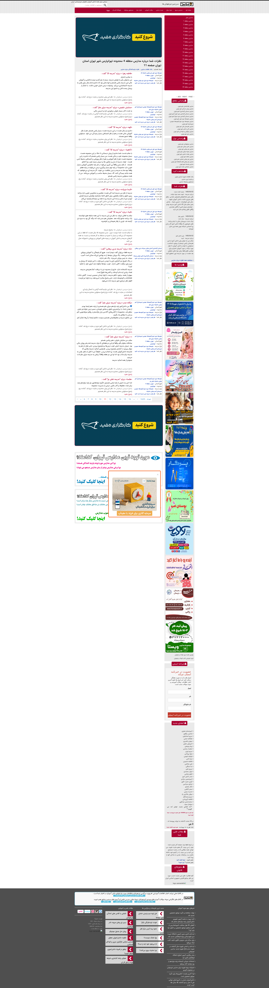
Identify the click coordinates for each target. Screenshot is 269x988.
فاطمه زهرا (126, 73)
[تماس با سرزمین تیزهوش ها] (80, 911)
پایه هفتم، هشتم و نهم (122, 902)
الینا (129, 212)
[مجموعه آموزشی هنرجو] (179, 604)
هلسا (129, 379)
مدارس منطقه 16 (188, 73)
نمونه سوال (169, 10)
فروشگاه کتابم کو (117, 10)
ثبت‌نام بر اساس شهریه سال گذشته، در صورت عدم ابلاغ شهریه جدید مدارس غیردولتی (181, 949)
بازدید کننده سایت (179, 192)
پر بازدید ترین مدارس (187, 179)
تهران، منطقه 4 (149, 75)
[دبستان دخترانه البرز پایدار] (179, 343)
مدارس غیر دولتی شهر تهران (185, 149)
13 (115, 399)
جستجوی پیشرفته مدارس (186, 182)
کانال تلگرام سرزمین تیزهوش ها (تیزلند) (129, 896)
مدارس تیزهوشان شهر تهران (185, 144)
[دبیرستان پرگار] (179, 474)
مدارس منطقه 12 (188, 59)
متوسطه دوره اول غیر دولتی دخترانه (143, 81)
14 (120, 399)
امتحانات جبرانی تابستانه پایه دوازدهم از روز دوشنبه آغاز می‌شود (181, 962)
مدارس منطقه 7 (188, 42)
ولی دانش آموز (180, 236)
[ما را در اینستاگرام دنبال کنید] (96, 911)
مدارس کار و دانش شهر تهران (185, 129)
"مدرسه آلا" (111, 73)
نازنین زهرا (181, 216)
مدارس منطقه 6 (188, 38)
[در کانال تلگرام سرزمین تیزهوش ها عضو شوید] (100, 911)
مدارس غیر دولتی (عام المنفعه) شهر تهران (182, 162)
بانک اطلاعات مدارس (146, 69)
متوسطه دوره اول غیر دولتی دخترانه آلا (151, 73)
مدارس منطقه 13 (188, 63)
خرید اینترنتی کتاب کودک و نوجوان (183, 658)
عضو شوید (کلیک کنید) (172, 827)
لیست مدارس (159, 10)
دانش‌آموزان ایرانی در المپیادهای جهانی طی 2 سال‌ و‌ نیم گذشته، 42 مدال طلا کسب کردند (181, 982)
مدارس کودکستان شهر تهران (185, 106)
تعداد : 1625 (145, 399)
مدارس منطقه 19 (188, 83)
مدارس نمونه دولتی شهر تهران (185, 152)
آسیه (182, 238)
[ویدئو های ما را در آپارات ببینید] (92, 911)
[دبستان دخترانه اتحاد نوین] (179, 571)
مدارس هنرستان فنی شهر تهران (184, 127)
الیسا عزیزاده (126, 189)
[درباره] (87, 911)
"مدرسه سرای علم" (105, 107)
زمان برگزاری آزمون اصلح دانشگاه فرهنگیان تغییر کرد (183, 956)
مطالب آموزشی (149, 10)
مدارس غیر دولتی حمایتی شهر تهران (183, 159)
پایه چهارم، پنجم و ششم (144, 902)
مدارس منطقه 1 (188, 21)
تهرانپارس (152, 78)
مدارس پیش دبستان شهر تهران (184, 109)
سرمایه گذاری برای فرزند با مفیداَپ (134, 513)
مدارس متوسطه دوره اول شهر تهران (183, 119)
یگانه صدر (127, 302)
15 (125, 399)
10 (100, 399)
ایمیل (189, 688)
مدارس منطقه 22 (188, 87)
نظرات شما (139, 10)
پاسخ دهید (128, 102)
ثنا (130, 249)
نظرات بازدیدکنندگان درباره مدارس (130, 69)
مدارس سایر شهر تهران (187, 134)
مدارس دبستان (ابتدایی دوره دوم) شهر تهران (181, 116)
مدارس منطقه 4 (188, 31)
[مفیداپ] (119, 37)
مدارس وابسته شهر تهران (186, 164)
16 (130, 399)
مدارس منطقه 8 (188, 45)
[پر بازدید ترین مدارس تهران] (119, 469)
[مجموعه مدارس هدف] (179, 408)
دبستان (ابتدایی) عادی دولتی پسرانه (143, 256)
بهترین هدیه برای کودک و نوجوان (184, 655)
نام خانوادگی (187, 704)
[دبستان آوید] (179, 539)
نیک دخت (181, 219)
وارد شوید (181, 863)
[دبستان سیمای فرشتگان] (179, 376)
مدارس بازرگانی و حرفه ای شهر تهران (183, 132)
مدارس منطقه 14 (188, 66)
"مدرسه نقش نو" (113, 379)
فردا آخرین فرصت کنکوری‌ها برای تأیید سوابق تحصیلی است (181, 975)
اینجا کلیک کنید (181, 860)
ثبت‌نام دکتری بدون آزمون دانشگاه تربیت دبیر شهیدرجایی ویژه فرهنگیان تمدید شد (180, 935)
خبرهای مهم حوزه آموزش (186, 908)
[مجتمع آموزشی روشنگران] (179, 441)
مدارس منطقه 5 (188, 35)
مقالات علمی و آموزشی (125, 908)
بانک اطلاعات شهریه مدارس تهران (184, 177)
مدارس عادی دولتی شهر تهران (185, 147)
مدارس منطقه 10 (188, 52)
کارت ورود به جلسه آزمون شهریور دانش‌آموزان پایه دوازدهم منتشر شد (182, 920)
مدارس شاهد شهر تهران (186, 157)
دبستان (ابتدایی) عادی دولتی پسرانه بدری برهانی (148, 248)
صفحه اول (188, 10)
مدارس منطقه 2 (188, 24)
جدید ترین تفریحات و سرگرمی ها (153, 908)
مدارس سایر (189, 17)
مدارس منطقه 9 (188, 49)
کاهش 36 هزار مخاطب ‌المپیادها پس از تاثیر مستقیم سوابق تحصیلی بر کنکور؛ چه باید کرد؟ (181, 928)
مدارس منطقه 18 (188, 80)
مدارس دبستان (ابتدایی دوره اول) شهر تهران (181, 114)
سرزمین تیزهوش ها (170, 4)
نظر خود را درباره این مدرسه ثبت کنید (145, 83)
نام (190, 696)
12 (110, 399)
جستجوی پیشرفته (128, 10)
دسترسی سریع (179, 10)
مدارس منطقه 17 (188, 76)
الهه (129, 127)
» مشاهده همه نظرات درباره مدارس (182, 260)
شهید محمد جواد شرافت (177, 194)
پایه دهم (106, 902)
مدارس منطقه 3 (188, 28)
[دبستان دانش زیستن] (179, 285)
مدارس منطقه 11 (188, 56)
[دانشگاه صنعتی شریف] (179, 314)
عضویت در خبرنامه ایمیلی (179, 715)
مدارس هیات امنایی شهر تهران (185, 154)
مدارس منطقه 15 (188, 69)
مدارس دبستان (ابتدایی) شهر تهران (183, 111)
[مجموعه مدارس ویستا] (179, 637)
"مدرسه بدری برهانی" (114, 249)
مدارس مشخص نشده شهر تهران (184, 167)
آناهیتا (128, 149)
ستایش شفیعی (125, 107)
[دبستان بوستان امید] (179, 506)
